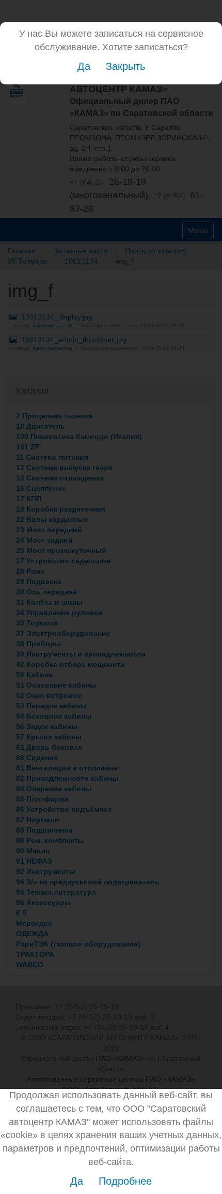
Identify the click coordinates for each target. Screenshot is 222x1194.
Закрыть (125, 66)
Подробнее (125, 1181)
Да (83, 66)
